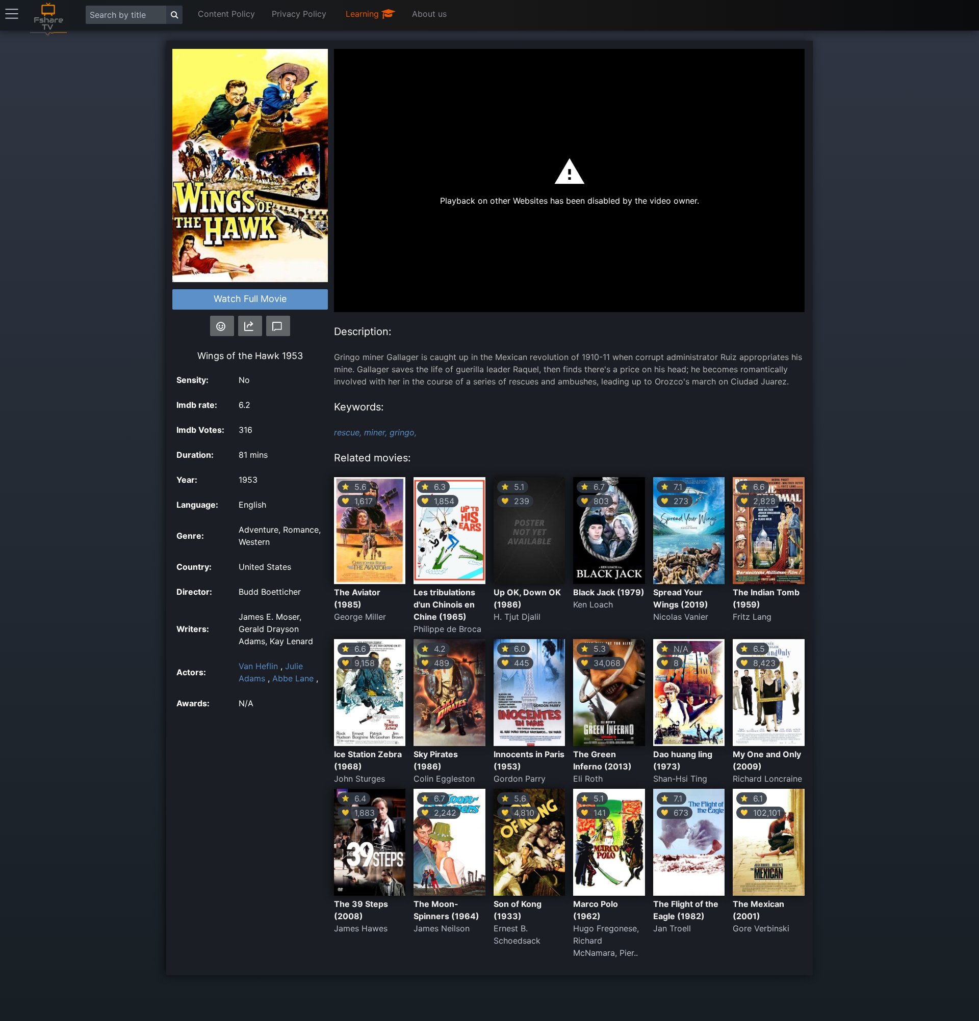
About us (429, 14)
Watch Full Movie (250, 298)
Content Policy (226, 14)
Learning (363, 14)
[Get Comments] (278, 326)
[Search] (174, 15)
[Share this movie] (250, 326)
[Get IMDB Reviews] (222, 326)
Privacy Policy (299, 14)
